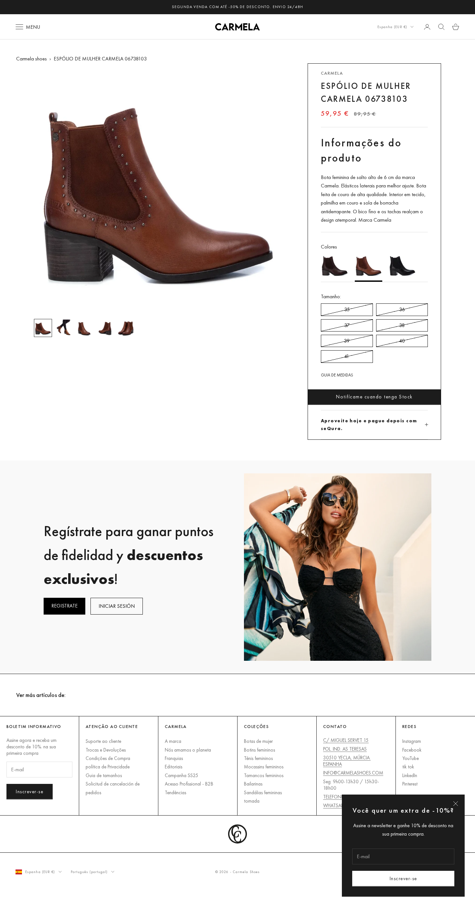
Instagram (411, 741)
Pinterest (409, 784)
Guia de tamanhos (104, 775)
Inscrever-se (403, 878)
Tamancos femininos (263, 775)
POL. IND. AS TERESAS (345, 749)
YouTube (410, 758)
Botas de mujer (258, 741)
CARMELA (332, 73)
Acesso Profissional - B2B (189, 784)
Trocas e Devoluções (106, 750)
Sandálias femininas (263, 792)
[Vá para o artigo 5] (126, 328)
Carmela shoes (31, 58)
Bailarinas (253, 784)
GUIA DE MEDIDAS (337, 375)
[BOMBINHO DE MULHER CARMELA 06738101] (402, 266)
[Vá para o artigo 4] (105, 328)
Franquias (174, 758)
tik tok (408, 767)
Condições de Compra (108, 758)
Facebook (411, 750)
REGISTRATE (64, 605)
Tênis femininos (258, 758)
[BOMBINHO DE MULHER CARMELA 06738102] (334, 266)
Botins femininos (259, 750)
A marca (173, 741)
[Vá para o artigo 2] (64, 328)
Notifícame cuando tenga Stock (374, 397)
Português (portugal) (89, 872)
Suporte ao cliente (103, 741)
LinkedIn (409, 775)
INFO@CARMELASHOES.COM (353, 773)
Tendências (175, 792)
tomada (251, 801)
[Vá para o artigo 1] (43, 328)
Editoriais (173, 767)
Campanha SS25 (181, 775)
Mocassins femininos (263, 767)
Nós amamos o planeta (188, 750)
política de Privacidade (108, 767)
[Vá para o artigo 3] (84, 328)
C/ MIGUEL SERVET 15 (346, 740)
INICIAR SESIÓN (117, 606)
